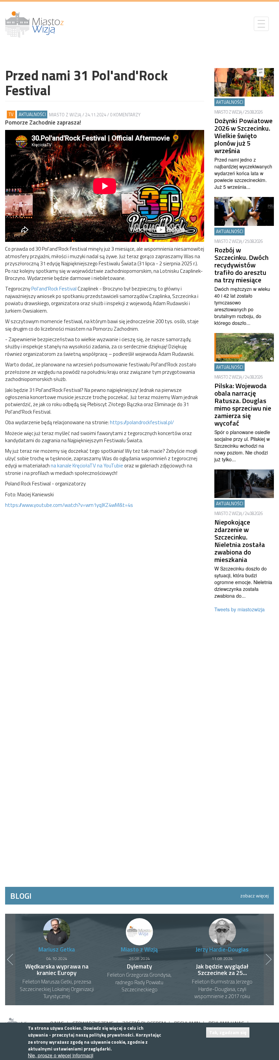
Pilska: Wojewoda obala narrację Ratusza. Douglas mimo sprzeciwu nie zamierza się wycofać (242, 404)
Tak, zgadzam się (227, 1032)
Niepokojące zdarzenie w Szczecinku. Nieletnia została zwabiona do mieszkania (239, 541)
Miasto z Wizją (65, 114)
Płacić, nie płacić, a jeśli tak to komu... (222, 970)
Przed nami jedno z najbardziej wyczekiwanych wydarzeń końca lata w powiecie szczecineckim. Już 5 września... (243, 173)
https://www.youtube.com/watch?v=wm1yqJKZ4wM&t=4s (69, 505)
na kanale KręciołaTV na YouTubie (87, 465)
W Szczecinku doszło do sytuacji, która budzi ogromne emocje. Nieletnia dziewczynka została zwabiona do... (243, 582)
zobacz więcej (254, 895)
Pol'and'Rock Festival (54, 289)
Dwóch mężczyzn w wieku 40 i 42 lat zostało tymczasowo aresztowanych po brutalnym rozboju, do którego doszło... (242, 305)
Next (269, 959)
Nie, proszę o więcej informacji (60, 1055)
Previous (10, 959)
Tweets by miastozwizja (239, 609)
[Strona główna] (37, 24)
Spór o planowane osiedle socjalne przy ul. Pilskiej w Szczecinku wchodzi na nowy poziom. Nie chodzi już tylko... (242, 446)
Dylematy (56, 966)
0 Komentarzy (125, 114)
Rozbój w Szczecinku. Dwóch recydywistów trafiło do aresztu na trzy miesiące (241, 265)
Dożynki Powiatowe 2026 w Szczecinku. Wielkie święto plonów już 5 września (243, 135)
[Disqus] (104, 604)
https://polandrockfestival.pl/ (142, 422)
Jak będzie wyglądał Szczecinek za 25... (139, 970)
